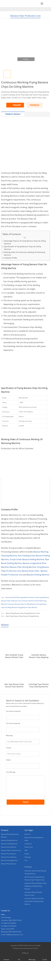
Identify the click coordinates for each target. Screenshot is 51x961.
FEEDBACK (34, 105)
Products (28, 867)
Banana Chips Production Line (25, 15)
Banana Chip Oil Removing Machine (17, 597)
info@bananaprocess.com (14, 935)
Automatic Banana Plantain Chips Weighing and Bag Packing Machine (38, 656)
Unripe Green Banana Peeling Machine (27, 559)
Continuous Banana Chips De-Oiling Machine (22, 604)
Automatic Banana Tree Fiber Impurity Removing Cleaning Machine (34, 901)
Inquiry (27, 854)
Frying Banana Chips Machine (27, 607)
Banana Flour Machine (8, 854)
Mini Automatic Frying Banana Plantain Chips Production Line (14, 656)
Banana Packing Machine (38, 574)
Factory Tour (29, 847)
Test (26, 860)
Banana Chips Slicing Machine (23, 567)
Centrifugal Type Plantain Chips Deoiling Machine (39, 685)
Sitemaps (28, 857)
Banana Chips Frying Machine (39, 597)
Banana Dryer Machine (8, 847)
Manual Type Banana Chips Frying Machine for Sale (23, 613)
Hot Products (33, 948)
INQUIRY (17, 105)
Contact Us (28, 844)
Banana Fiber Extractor (8, 864)
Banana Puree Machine (8, 857)
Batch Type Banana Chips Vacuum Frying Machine (22, 616)
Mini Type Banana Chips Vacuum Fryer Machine (14, 685)
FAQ (26, 850)
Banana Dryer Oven (30, 571)
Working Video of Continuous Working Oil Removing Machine (24, 253)
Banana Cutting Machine (9, 844)
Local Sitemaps (24, 948)
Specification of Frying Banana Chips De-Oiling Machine (22, 247)
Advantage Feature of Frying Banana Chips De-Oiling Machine (25, 242)
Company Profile (10, 258)
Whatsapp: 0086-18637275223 (11, 932)
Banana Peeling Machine (9, 840)
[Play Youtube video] (25, 461)
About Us (28, 834)
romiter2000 (10, 929)
